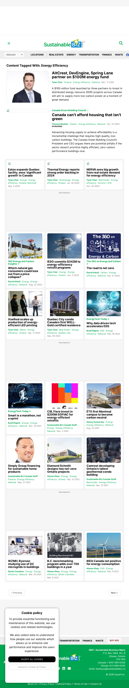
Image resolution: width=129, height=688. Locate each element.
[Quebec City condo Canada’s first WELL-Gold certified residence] (64, 304)
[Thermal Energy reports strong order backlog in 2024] (64, 163)
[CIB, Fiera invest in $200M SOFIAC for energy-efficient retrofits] (64, 396)
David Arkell (14, 281)
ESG (102, 330)
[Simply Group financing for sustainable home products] (25, 450)
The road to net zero (100, 268)
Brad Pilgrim (93, 330)
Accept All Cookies (32, 659)
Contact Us (95, 683)
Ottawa (61, 183)
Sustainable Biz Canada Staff (62, 425)
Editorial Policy (63, 683)
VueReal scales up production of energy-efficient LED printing (23, 322)
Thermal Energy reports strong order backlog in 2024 (63, 172)
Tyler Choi (57, 82)
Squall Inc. (120, 674)
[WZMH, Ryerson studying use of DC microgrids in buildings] (25, 546)
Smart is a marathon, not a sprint (24, 417)
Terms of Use (80, 683)
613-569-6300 (117, 665)
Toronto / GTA (105, 183)
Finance (107, 54)
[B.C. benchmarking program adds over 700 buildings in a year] (64, 546)
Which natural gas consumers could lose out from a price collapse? (23, 272)
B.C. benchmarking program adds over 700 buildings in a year (63, 564)
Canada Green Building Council (69, 110)
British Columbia (66, 574)
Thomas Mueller (60, 124)
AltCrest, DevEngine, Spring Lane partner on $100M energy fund (82, 75)
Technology (64, 180)
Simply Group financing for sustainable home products (24, 468)
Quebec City (64, 333)
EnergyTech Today (97, 319)
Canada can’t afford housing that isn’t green (86, 117)
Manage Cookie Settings (32, 667)
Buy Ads (114, 640)
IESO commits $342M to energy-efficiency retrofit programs (63, 264)
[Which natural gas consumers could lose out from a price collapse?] (25, 246)
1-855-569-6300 (116, 662)
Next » (114, 592)
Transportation (89, 54)
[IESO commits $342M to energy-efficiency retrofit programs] (64, 246)
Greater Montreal (27, 183)
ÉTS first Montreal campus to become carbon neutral (100, 414)
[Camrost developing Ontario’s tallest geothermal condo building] (104, 450)
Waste (119, 54)
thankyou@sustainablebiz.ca (110, 668)
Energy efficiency (81, 82)
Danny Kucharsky (95, 422)
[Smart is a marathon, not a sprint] (25, 396)
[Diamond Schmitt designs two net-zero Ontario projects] (64, 450)
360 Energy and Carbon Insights (21, 262)
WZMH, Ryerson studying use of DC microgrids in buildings (23, 564)
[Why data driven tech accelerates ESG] (104, 304)
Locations (37, 54)
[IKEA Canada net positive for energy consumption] (104, 546)
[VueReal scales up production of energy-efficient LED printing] (25, 304)
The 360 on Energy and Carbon (104, 261)
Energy (71, 54)
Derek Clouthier (16, 571)
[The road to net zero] (104, 246)
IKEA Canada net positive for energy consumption (104, 562)
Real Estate (56, 54)
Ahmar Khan (53, 476)
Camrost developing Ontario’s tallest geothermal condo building (100, 470)
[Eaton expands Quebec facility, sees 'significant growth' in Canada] (25, 163)
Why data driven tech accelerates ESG (101, 325)
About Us (32, 683)
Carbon (73, 124)
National (96, 82)
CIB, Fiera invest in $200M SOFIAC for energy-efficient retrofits (60, 416)
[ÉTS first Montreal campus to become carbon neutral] (104, 396)
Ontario (62, 275)
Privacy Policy (46, 683)
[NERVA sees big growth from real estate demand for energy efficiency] (104, 163)
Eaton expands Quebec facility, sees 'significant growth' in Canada (24, 172)
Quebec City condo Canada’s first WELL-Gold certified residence (64, 322)
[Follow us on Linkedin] (63, 668)
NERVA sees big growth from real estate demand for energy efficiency (103, 172)
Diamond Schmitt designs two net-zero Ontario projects (61, 468)
